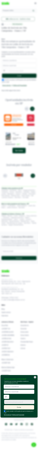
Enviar (19, 407)
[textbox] (19, 402)
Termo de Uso (7, 414)
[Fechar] (35, 377)
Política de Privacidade (18, 414)
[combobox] (19, 402)
